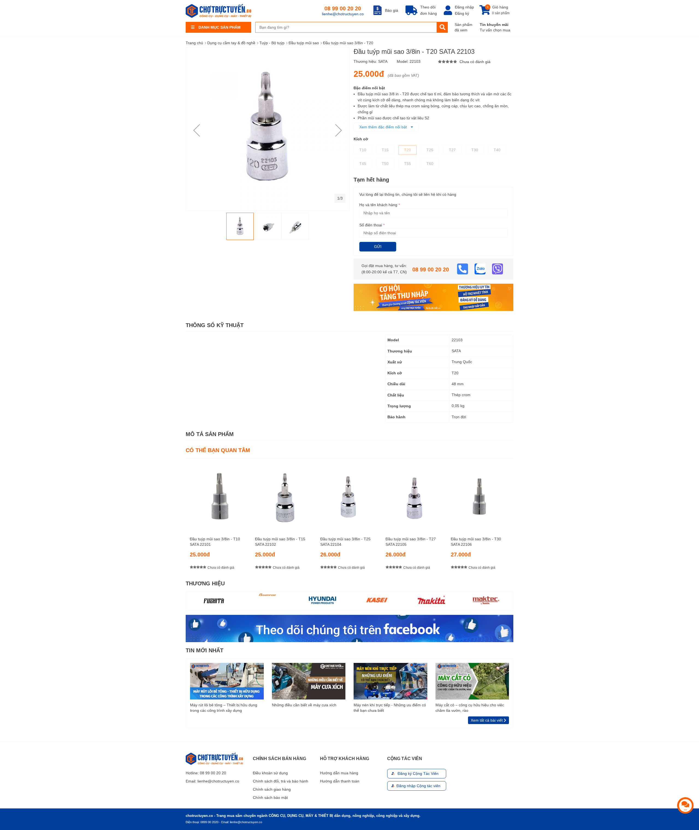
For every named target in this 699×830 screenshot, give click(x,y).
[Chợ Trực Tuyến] (349, 628)
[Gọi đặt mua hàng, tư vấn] (463, 268)
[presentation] (509, 519)
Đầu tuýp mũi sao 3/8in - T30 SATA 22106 (476, 542)
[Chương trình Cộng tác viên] (433, 297)
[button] (197, 130)
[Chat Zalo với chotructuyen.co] (480, 268)
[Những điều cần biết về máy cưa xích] (309, 681)
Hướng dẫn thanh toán (339, 781)
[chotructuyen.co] (218, 11)
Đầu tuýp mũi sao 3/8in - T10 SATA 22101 (215, 542)
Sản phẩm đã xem (463, 27)
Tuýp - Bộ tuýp (272, 43)
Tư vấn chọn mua (495, 30)
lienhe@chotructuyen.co (343, 14)
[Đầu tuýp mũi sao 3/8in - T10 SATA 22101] (219, 495)
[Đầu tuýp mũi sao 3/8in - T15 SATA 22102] (284, 495)
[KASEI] (322, 600)
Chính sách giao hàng (272, 789)
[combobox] (346, 27)
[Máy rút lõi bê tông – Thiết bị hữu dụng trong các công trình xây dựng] (227, 681)
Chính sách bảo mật (270, 797)
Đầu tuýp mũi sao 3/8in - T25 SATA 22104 (345, 542)
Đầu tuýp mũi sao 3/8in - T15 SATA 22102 (280, 542)
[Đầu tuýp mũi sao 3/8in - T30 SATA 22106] (480, 495)
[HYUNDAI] (268, 600)
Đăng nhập (464, 7)
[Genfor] (213, 595)
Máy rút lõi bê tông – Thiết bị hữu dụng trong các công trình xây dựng (223, 708)
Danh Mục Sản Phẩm (220, 27)
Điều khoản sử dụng (270, 773)
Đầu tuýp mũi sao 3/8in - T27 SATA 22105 (411, 542)
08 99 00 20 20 (342, 8)
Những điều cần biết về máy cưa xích (304, 705)
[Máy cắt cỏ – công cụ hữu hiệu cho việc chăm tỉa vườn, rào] (472, 681)
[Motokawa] (485, 601)
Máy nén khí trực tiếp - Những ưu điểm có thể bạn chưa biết (390, 708)
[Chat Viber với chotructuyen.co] (497, 268)
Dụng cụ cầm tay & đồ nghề (231, 43)
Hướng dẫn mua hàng (339, 773)
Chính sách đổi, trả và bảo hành (280, 781)
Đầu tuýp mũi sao (304, 43)
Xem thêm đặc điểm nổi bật (383, 127)
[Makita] (376, 600)
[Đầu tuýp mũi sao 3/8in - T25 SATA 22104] (349, 495)
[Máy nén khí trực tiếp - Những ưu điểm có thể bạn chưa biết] (390, 681)
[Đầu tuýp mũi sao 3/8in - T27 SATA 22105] (414, 495)
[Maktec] (431, 600)
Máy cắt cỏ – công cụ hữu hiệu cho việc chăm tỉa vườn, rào (470, 708)
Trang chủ (194, 43)
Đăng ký (462, 13)
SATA (382, 61)
